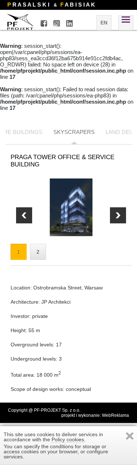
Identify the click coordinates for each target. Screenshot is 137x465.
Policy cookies (68, 439)
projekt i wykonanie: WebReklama (95, 415)
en (103, 23)
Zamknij (129, 436)
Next (24, 215)
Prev (118, 215)
